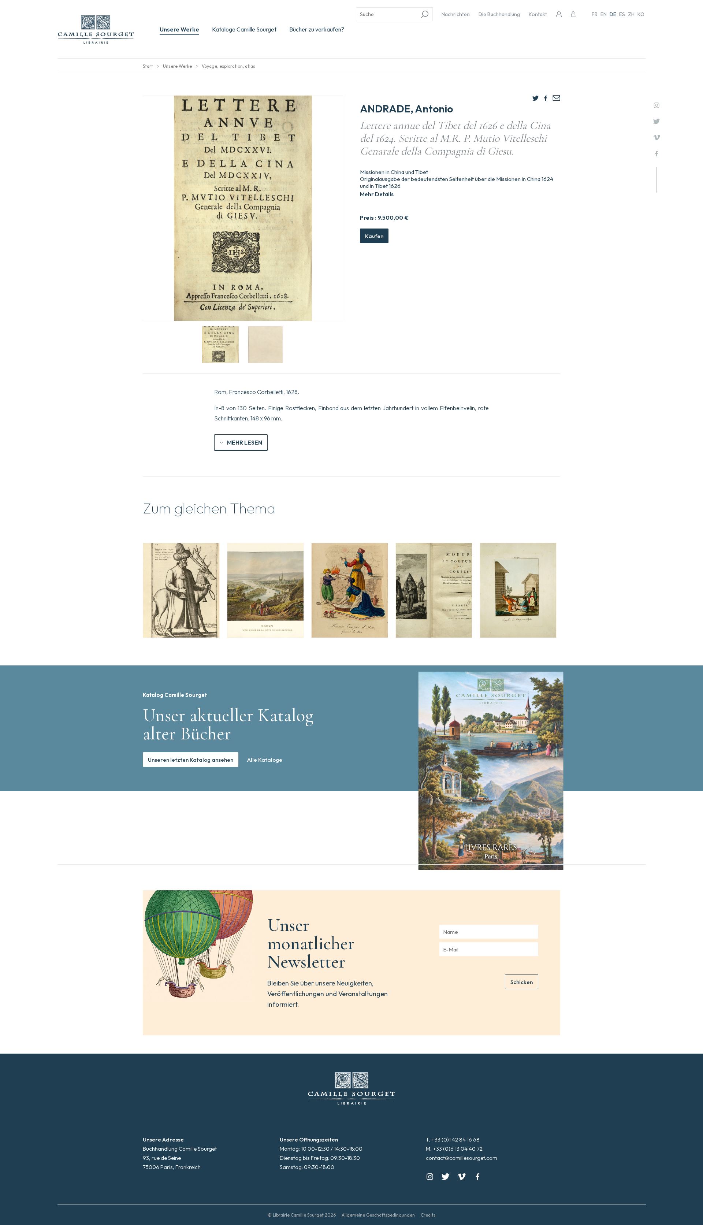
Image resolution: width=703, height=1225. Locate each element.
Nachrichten (456, 14)
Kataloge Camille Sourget (244, 29)
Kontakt (538, 14)
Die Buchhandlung (499, 14)
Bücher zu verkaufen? (316, 29)
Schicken (521, 982)
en (603, 14)
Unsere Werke (179, 29)
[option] (181, 590)
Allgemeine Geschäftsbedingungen (378, 1215)
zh (631, 14)
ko (640, 14)
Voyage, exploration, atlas (228, 66)
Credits (428, 1215)
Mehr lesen (244, 442)
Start (148, 66)
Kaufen (374, 236)
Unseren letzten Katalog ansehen (190, 759)
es (622, 14)
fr (595, 14)
